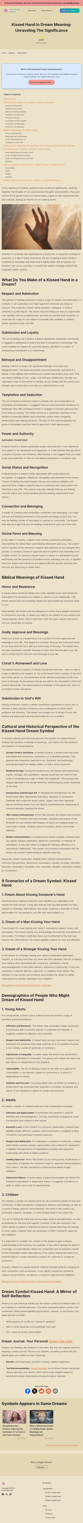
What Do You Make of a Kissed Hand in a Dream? (29, 102)
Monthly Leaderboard (53, 1496)
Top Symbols (46, 10)
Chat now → (41, 1467)
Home (4, 53)
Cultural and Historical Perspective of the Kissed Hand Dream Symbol (39, 145)
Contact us (49, 1514)
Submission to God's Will (14, 142)
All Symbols (32, 10)
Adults (7, 171)
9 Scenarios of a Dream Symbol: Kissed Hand (27, 149)
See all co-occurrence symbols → (64, 1445)
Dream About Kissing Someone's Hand (19, 152)
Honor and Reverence (13, 133)
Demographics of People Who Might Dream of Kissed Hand (34, 164)
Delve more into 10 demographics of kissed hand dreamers (32, 1281)
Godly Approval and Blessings (16, 136)
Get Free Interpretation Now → (41, 82)
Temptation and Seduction (14, 115)
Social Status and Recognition (15, 121)
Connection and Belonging (14, 124)
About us (48, 1510)
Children (8, 174)
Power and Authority (12, 118)
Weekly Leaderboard (53, 1500)
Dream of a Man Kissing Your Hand (17, 155)
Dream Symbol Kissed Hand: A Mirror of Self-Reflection (32, 180)
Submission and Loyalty (13, 109)
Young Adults (10, 168)
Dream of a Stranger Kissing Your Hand (19, 158)
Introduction (10, 99)
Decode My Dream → (72, 3)
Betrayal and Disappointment (15, 112)
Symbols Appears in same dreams (34, 1403)
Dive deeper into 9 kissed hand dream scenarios (26, 985)
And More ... (9, 161)
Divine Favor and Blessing (14, 127)
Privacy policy (50, 1517)
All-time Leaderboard (52, 1492)
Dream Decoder (61, 1341)
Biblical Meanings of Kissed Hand (20, 130)
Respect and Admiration (13, 106)
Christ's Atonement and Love (15, 139)
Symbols (12, 53)
